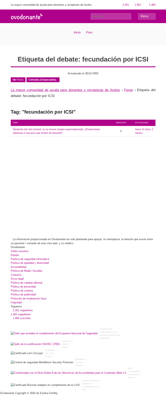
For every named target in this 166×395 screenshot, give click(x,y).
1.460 (151, 4)
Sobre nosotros (20, 251)
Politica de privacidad (23, 286)
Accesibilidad (18, 266)
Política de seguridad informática (30, 259)
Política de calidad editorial (26, 282)
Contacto (16, 274)
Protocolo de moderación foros (29, 298)
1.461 (137, 4)
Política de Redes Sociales (27, 270)
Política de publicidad (23, 294)
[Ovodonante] (27, 16)
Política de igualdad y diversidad (30, 262)
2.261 (125, 4)
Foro (89, 32)
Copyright (16, 302)
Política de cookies (22, 290)
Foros (18, 79)
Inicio (77, 32)
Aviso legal (17, 278)
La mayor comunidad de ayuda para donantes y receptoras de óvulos (65, 90)
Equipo (15, 255)
